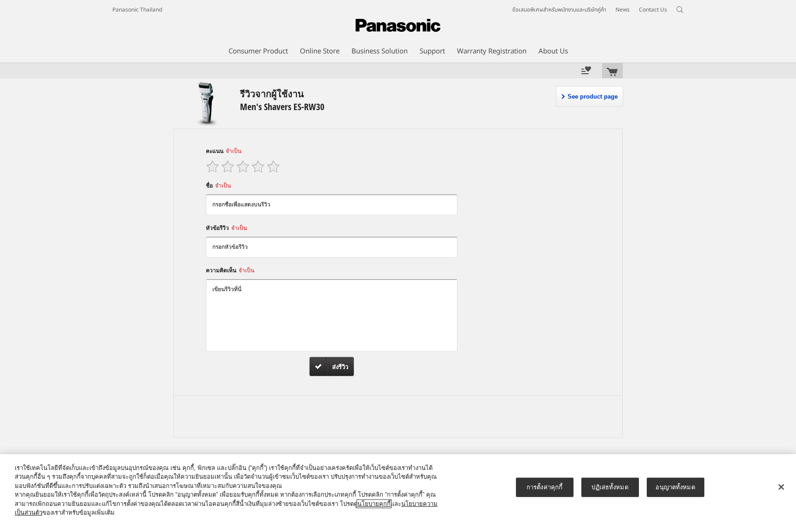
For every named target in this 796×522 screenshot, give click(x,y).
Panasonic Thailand (137, 10)
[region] (398, 488)
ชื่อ (218, 185)
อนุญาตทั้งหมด (675, 487)
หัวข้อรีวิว (226, 228)
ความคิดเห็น (230, 270)
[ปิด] (781, 487)
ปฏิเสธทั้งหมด (609, 487)
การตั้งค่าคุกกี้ (544, 487)
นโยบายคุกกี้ (374, 503)
